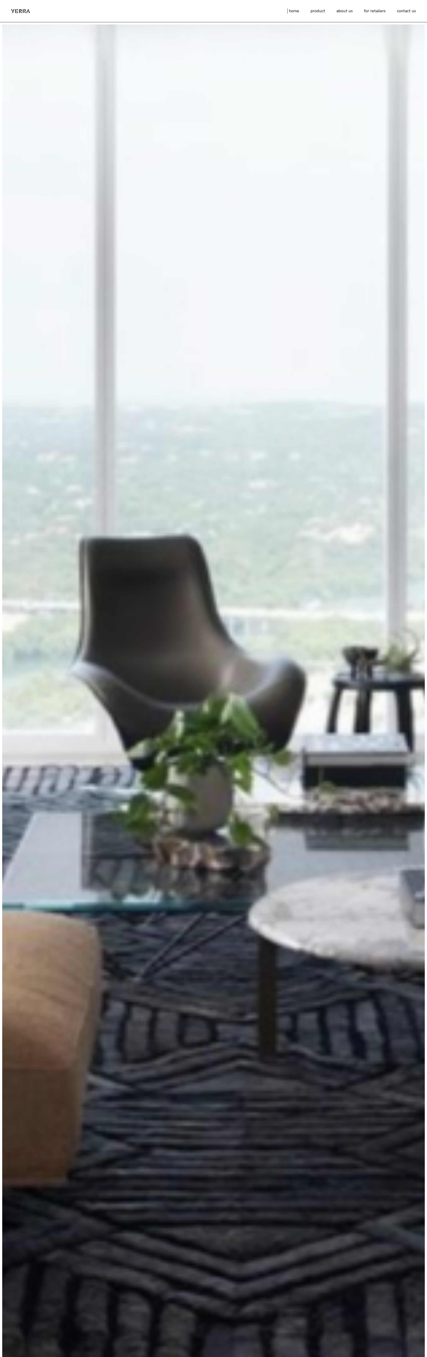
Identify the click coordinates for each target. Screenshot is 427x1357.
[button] (7, 698)
